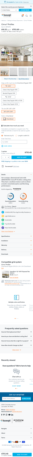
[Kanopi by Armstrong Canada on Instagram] (6, 415)
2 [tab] (16, 318)
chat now (16, 385)
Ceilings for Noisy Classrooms (15, 20)
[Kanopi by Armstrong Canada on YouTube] (9, 414)
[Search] (27, 16)
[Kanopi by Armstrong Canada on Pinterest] (4, 415)
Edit (2, 268)
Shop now (26, 2)
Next (30, 50)
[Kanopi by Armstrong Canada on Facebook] (2, 415)
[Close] (31, 6)
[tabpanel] (16, 301)
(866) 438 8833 (10, 409)
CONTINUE (25, 10)
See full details (14, 277)
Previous (3, 50)
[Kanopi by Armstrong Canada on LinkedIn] (12, 415)
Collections (3, 20)
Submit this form (17, 411)
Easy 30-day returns (24, 78)
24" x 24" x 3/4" (8, 111)
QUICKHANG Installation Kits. (12, 283)
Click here (16, 166)
